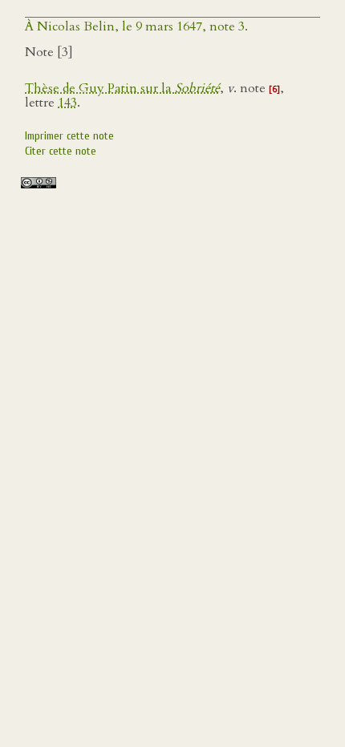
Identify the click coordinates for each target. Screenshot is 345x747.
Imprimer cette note (69, 136)
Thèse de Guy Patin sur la (122, 88)
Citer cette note (60, 151)
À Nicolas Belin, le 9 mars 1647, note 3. (136, 26)
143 (67, 102)
